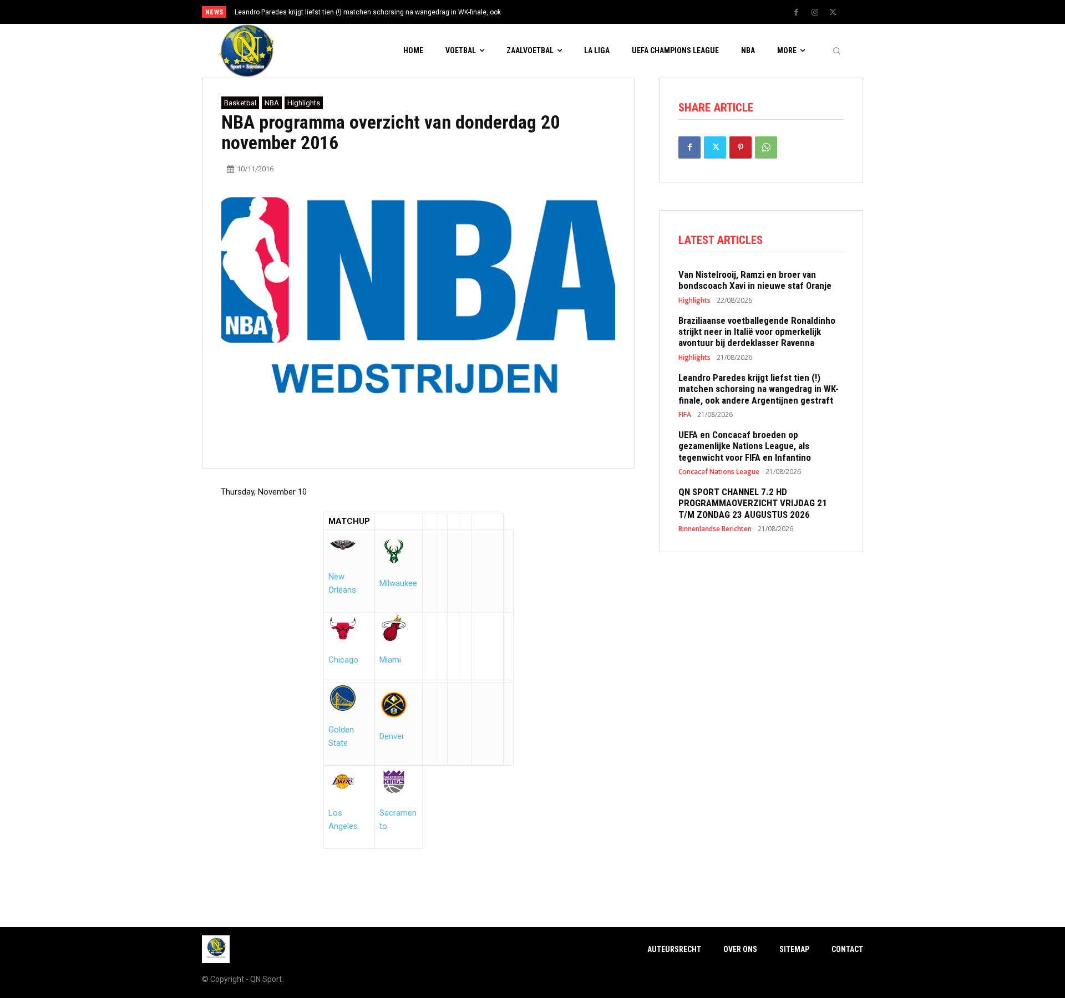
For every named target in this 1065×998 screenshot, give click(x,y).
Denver (391, 736)
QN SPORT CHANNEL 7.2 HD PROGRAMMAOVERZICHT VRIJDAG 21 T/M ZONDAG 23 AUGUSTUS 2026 (752, 503)
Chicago (343, 660)
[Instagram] (815, 13)
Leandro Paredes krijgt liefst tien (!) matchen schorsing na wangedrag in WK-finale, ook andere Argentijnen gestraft (758, 389)
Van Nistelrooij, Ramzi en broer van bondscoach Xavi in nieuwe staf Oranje (754, 280)
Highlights (303, 103)
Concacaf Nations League (718, 472)
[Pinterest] (740, 147)
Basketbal (240, 103)
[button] (836, 51)
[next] (569, 12)
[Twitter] (833, 13)
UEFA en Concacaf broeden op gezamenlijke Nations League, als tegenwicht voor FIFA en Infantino (744, 446)
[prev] (552, 12)
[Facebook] (796, 13)
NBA (272, 103)
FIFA (684, 414)
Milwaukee (398, 583)
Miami (390, 660)
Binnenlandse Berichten (715, 529)
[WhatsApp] (766, 147)
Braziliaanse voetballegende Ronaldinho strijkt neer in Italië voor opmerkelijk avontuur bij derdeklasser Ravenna (756, 332)
